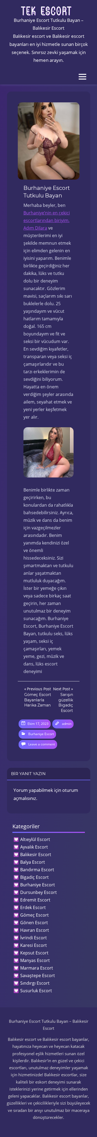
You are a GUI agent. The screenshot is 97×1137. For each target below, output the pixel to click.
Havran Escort (34, 930)
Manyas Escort (35, 960)
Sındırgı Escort (35, 983)
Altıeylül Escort (35, 839)
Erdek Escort (33, 907)
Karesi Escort (33, 945)
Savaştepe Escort (37, 975)
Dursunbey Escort (38, 892)
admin (66, 723)
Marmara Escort (36, 968)
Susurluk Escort (36, 991)
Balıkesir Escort (35, 854)
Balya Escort (32, 862)
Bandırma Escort (37, 870)
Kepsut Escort (34, 953)
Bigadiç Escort (34, 877)
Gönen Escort (34, 923)
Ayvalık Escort (34, 847)
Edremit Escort (35, 900)
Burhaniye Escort (41, 734)
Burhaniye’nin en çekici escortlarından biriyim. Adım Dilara (46, 220)
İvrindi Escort (33, 938)
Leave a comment (41, 744)
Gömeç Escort (34, 915)
